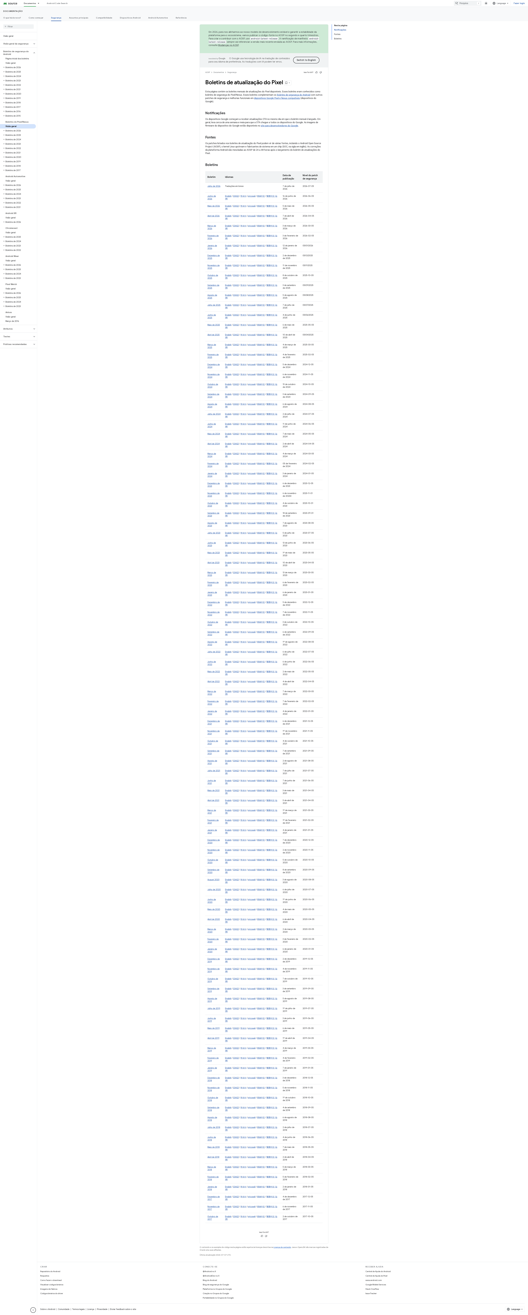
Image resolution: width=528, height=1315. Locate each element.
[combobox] (467, 3)
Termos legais (78, 1309)
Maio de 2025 (213, 325)
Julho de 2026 (213, 186)
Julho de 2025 (213, 305)
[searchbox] (18, 26)
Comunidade (63, 1309)
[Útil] (316, 72)
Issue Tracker (371, 1293)
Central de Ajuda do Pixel (376, 1276)
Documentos (30, 3)
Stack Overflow (372, 1289)
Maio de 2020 (213, 909)
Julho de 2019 (213, 1008)
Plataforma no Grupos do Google (217, 1289)
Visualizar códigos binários (51, 1284)
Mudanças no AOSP (228, 45)
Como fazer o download (51, 1280)
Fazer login (519, 3)
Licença (90, 1309)
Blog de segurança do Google (216, 1284)
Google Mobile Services (375, 1284)
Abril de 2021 (213, 800)
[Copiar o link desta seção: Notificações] (228, 113)
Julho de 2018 (213, 1127)
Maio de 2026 (213, 206)
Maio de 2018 (213, 1147)
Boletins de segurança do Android (293, 95)
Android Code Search (57, 3)
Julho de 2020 (214, 889)
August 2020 (213, 879)
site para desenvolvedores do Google (279, 125)
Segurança (56, 18)
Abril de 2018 (213, 1157)
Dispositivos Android (130, 18)
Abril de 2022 (213, 681)
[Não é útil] (321, 72)
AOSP (207, 72)
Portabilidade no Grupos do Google (218, 1298)
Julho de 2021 (213, 770)
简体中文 (261, 196)
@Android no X (209, 1271)
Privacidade (102, 1309)
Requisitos (44, 1276)
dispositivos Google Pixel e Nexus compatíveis (277, 98)
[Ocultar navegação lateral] (33, 1310)
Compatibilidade (104, 18)
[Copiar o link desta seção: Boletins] (220, 165)
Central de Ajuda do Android (378, 1271)
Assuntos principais (78, 18)
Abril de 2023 (213, 562)
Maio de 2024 (213, 434)
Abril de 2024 (213, 444)
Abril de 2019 (213, 1038)
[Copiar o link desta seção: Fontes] (218, 137)
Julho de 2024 (214, 414)
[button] (16, 44)
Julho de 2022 (213, 652)
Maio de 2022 (213, 671)
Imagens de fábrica (48, 1289)
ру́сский (251, 196)
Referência (181, 18)
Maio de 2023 (213, 552)
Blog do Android (210, 1280)
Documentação (13, 11)
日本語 (236, 196)
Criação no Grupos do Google (216, 1293)
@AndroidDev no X (211, 1276)
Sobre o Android (47, 1309)
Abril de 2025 (213, 335)
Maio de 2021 (213, 790)
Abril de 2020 (213, 919)
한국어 (243, 196)
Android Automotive (158, 18)
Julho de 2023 (213, 533)
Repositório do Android (50, 1271)
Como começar (36, 18)
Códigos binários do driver (51, 1293)
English (228, 196)
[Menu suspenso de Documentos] (39, 3)
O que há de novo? (12, 18)
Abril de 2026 (213, 216)
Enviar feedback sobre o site (123, 1309)
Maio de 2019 (213, 1028)
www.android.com (373, 1280)
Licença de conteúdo (282, 1247)
